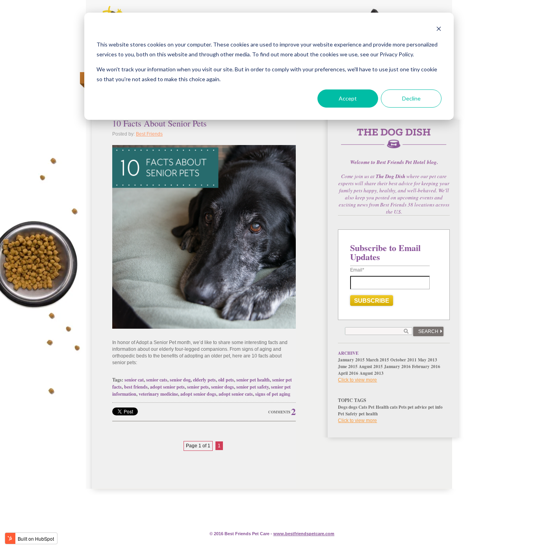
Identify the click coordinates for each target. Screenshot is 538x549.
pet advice (417, 407)
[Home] (394, 143)
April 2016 (348, 373)
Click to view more (357, 380)
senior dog (180, 379)
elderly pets (204, 379)
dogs (353, 407)
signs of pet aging (272, 394)
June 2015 (348, 366)
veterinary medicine (158, 394)
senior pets (198, 386)
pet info (435, 407)
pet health (368, 414)
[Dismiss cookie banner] (439, 30)
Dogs (342, 407)
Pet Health (378, 407)
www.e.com (303, 533)
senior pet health (253, 379)
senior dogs (222, 386)
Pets (402, 407)
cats (393, 407)
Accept (348, 98)
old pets (226, 379)
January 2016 (397, 366)
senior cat (134, 379)
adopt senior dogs (198, 394)
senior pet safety (252, 386)
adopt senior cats (236, 394)
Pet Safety (348, 414)
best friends (136, 386)
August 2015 (371, 366)
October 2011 (403, 360)
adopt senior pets (167, 386)
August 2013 (372, 373)
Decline (411, 98)
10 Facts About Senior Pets (159, 123)
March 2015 (377, 360)
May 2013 (427, 360)
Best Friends (149, 134)
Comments (279, 412)
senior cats (156, 379)
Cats (362, 407)
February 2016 (426, 366)
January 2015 (351, 360)
